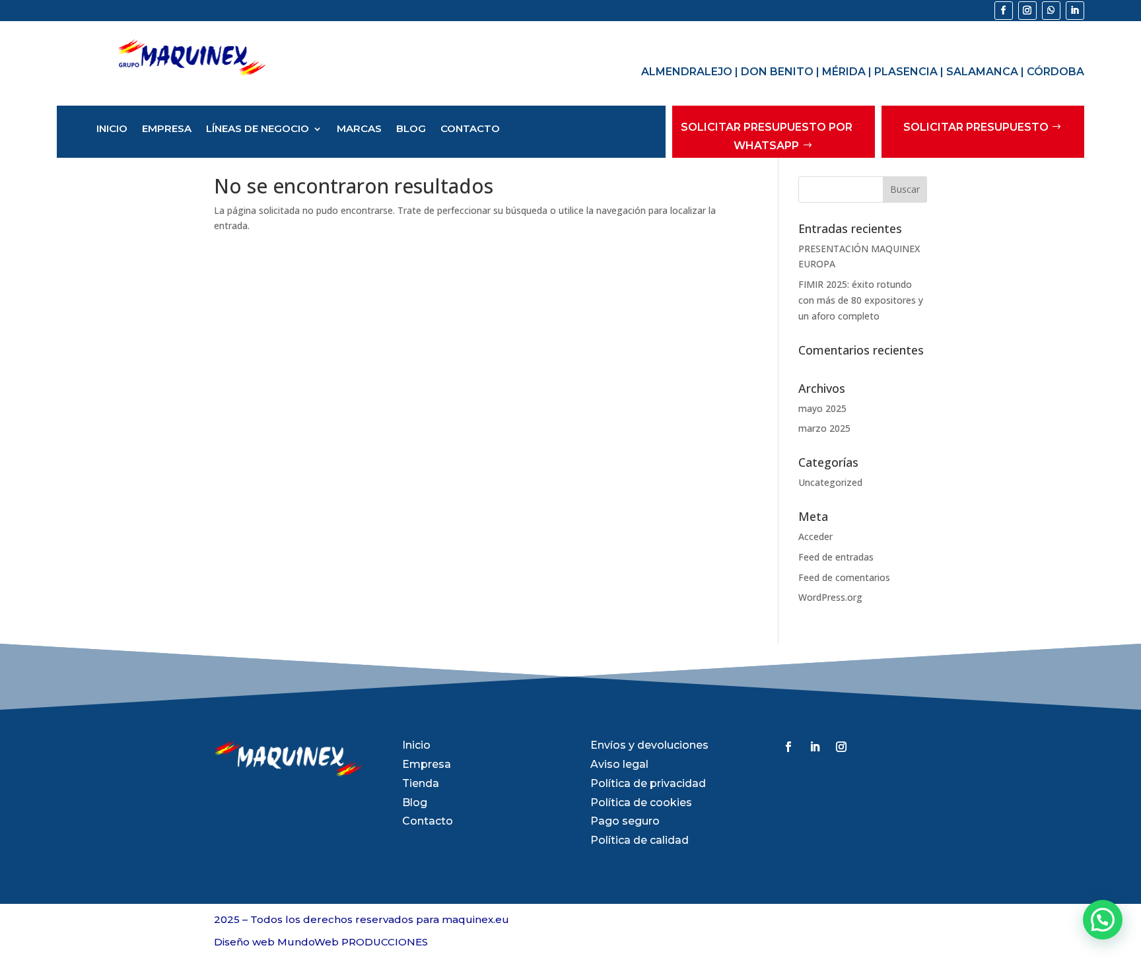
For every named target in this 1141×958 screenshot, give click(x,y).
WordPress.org (830, 597)
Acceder (815, 536)
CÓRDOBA (1055, 71)
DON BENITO (777, 71)
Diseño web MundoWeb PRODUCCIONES (321, 942)
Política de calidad (639, 840)
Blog (411, 129)
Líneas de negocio (257, 129)
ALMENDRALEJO (686, 71)
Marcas (359, 129)
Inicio (111, 129)
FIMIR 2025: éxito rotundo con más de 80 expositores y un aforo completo (860, 300)
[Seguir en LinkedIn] (1075, 10)
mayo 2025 (822, 408)
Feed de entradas (836, 557)
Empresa (166, 129)
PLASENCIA (906, 71)
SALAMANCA (982, 71)
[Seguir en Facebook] (1003, 10)
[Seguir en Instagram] (1027, 10)
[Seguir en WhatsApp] (1051, 10)
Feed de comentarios (844, 577)
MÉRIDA (844, 71)
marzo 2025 (824, 428)
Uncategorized (830, 482)
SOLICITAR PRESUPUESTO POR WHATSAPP (766, 136)
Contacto (470, 129)
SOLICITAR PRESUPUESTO (976, 127)
